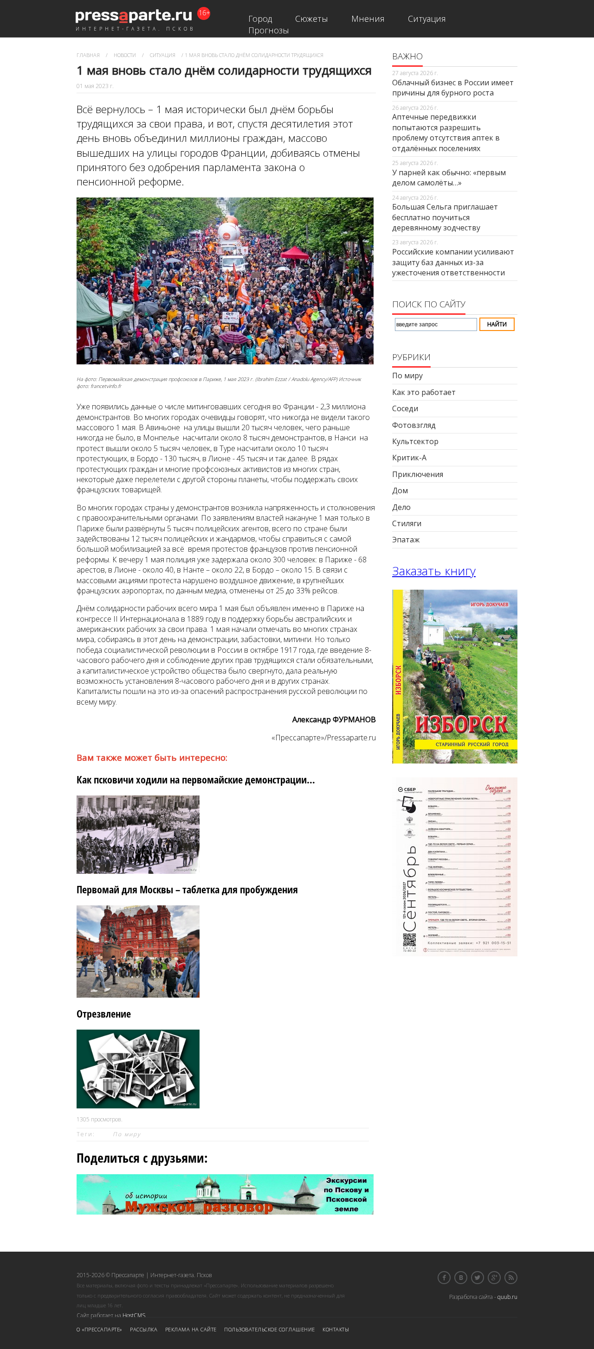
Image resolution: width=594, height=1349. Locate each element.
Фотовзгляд (414, 425)
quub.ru (507, 1297)
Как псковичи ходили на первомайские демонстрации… (196, 779)
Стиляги (406, 523)
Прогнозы (268, 30)
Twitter (477, 1277)
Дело (401, 507)
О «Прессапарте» (100, 1329)
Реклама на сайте (191, 1329)
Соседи (405, 408)
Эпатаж (406, 540)
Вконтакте (460, 1277)
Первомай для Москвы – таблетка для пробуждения (187, 889)
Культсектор (415, 441)
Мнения (368, 18)
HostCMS (134, 1315)
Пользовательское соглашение (269, 1329)
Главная (88, 54)
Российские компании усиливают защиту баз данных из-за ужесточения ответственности (453, 262)
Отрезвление (104, 1013)
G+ (494, 1277)
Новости (125, 54)
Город (260, 18)
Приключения (417, 474)
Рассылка (143, 1329)
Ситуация (427, 18)
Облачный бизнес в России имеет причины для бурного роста (453, 87)
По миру (127, 1134)
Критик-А (409, 457)
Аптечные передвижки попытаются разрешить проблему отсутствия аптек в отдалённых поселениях (446, 132)
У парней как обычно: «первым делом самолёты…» (449, 177)
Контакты (336, 1329)
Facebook (444, 1277)
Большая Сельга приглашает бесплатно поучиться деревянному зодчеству (445, 217)
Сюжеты (311, 18)
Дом (400, 490)
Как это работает (424, 392)
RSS (510, 1277)
